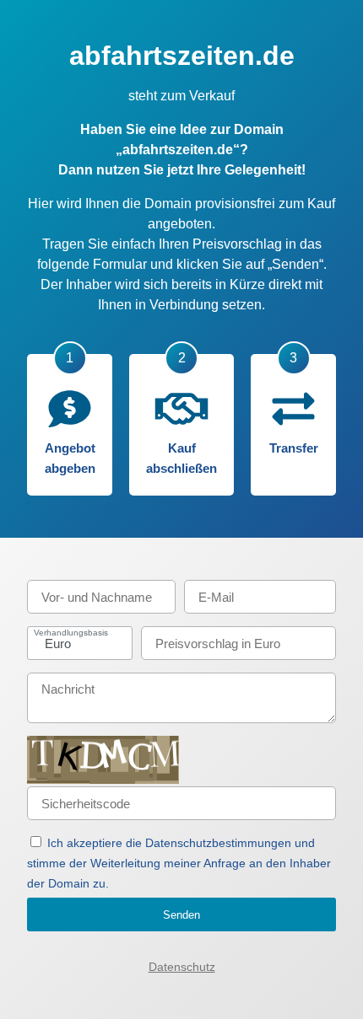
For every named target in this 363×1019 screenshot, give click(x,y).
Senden (181, 915)
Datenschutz (182, 966)
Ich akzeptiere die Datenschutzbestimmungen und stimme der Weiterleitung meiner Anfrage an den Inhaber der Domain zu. (179, 863)
